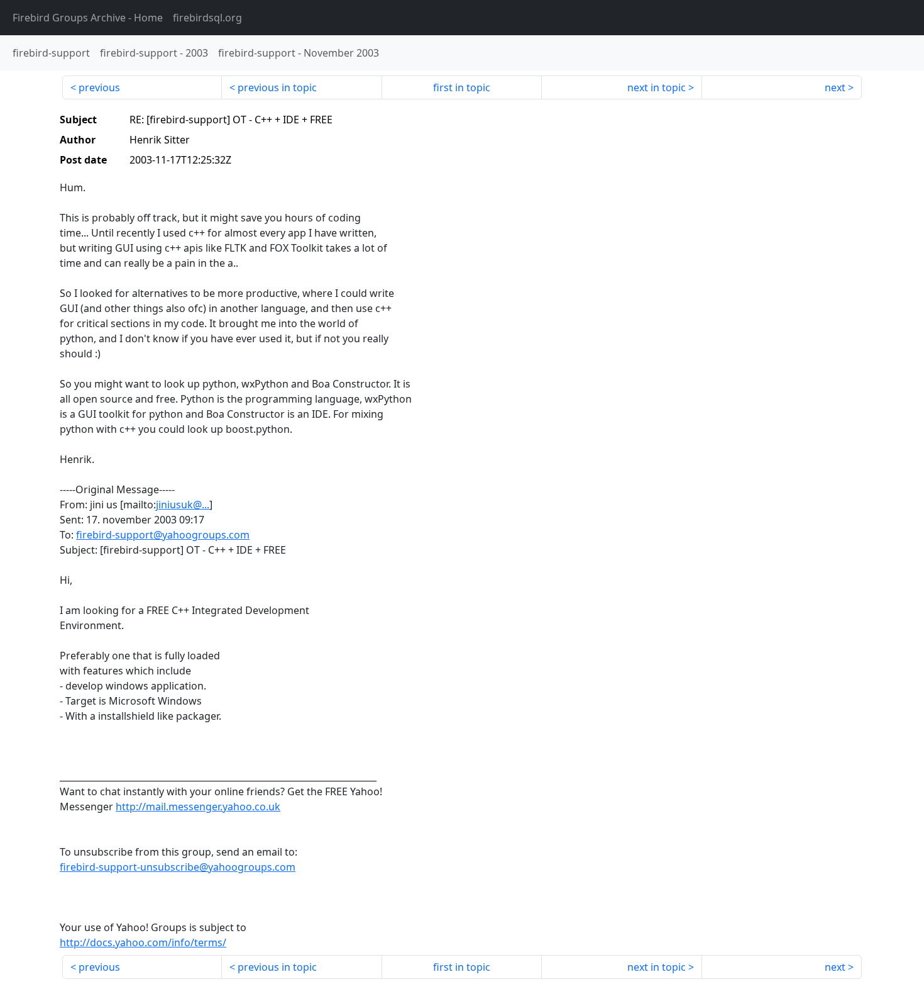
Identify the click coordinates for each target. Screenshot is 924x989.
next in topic (656, 87)
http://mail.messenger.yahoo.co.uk (198, 806)
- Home (88, 18)
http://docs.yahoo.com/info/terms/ (143, 942)
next (835, 87)
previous (99, 87)
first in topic (461, 87)
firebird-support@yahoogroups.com (163, 535)
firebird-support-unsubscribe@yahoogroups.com (177, 867)
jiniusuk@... (182, 504)
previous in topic (277, 87)
